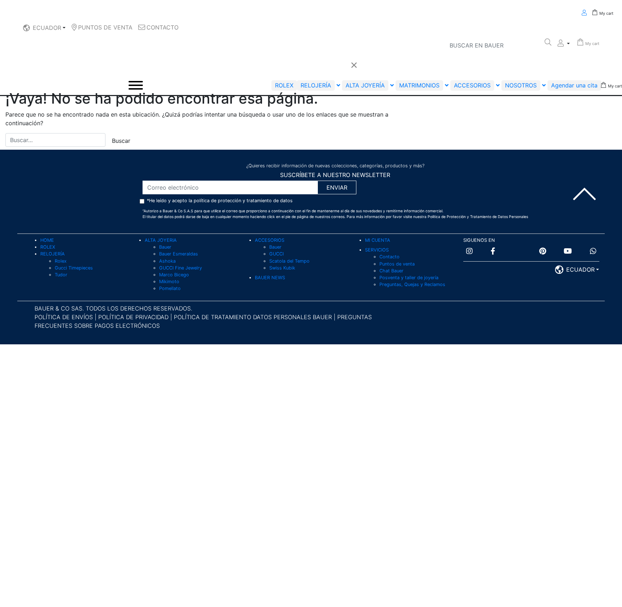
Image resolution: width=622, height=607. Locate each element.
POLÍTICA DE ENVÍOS (64, 317)
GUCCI (276, 254)
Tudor (61, 274)
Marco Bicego (174, 274)
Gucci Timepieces (74, 268)
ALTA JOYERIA (161, 240)
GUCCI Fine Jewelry (180, 268)
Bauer (165, 247)
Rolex (61, 261)
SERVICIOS (377, 250)
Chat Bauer (391, 270)
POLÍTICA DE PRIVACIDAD (134, 317)
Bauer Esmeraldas (178, 254)
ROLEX (47, 247)
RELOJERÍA (52, 254)
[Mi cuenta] (563, 43)
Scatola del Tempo (289, 261)
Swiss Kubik (282, 268)
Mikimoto (169, 281)
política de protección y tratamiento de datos (243, 200)
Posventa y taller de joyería (408, 277)
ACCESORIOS (269, 240)
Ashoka (167, 261)
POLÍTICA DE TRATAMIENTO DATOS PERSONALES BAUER (253, 317)
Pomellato (170, 288)
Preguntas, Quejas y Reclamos (412, 284)
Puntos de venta (397, 264)
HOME (47, 240)
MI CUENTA (377, 240)
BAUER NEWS (270, 277)
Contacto (389, 256)
